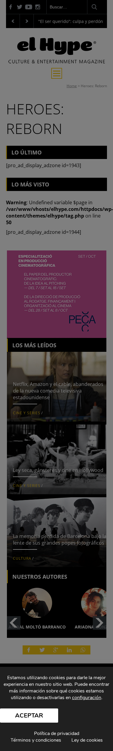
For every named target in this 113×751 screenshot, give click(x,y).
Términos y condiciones (36, 740)
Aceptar (29, 715)
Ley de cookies (87, 740)
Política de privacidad (56, 733)
